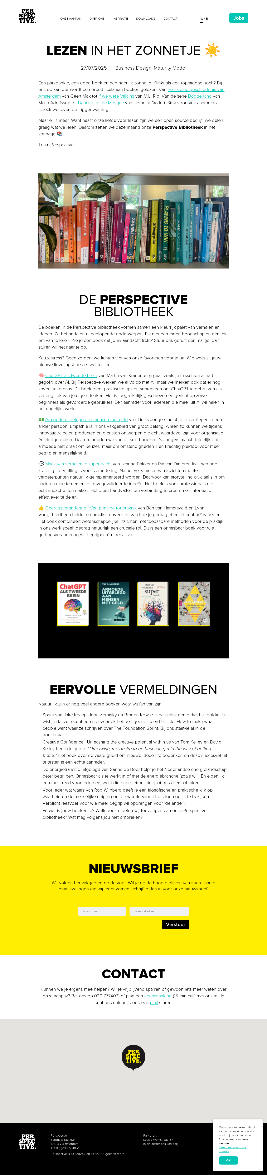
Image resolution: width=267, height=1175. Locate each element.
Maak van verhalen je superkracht (78, 463)
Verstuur (175, 924)
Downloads (145, 18)
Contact (171, 18)
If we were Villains (116, 96)
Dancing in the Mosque (101, 102)
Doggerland (200, 96)
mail (154, 1002)
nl (201, 18)
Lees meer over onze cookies (232, 1149)
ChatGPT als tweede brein (71, 375)
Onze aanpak (70, 18)
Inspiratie (120, 18)
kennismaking (158, 995)
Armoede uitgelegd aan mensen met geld (86, 419)
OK (228, 1160)
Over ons (97, 18)
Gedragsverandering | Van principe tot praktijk (90, 507)
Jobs (238, 18)
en (207, 18)
